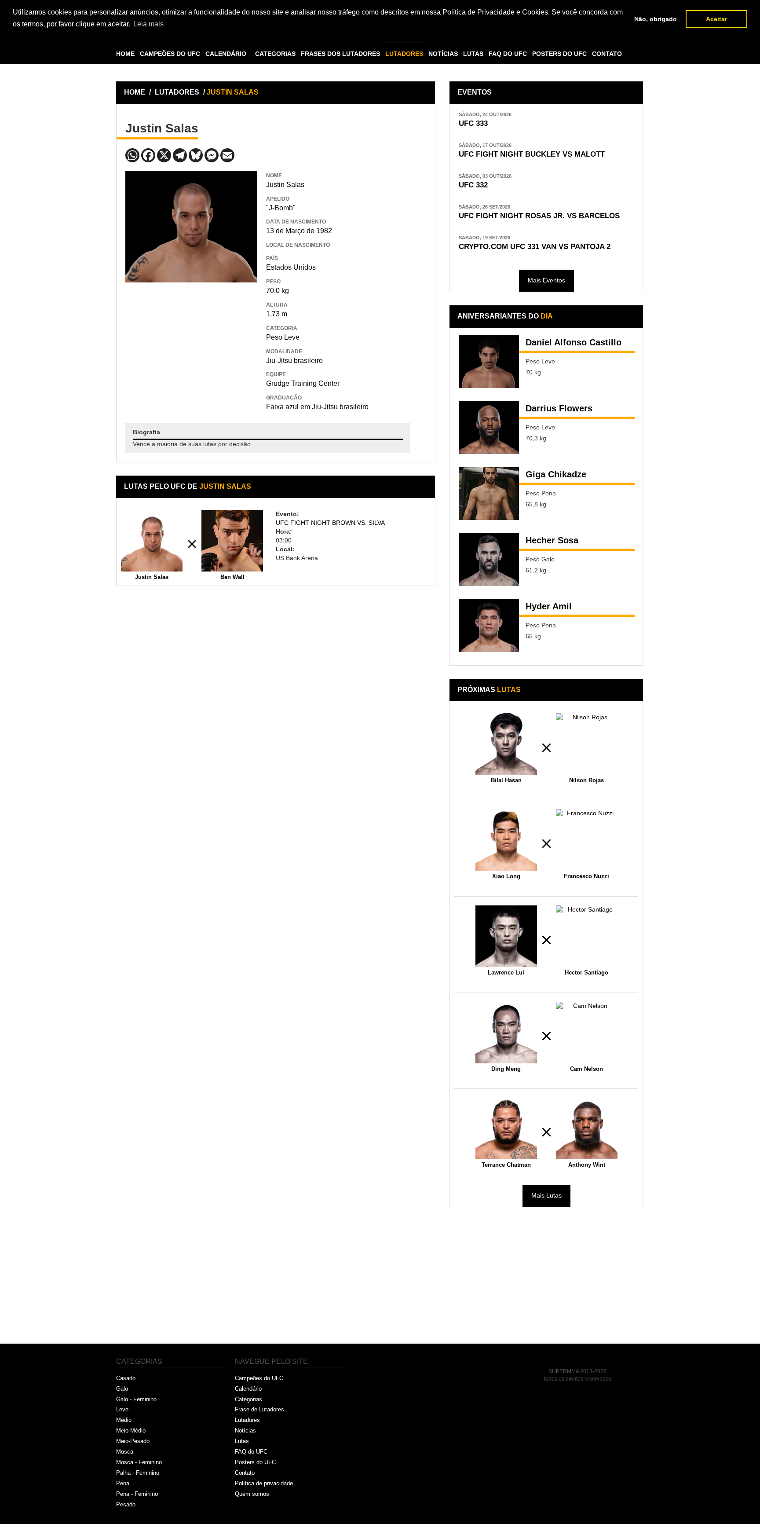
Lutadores (247, 1420)
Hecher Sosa (552, 540)
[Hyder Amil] (489, 625)
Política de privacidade (264, 1483)
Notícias (245, 1430)
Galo (122, 1388)
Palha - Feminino (137, 1472)
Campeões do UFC (259, 1378)
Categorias (248, 1399)
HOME (125, 53)
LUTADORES (404, 53)
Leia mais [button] (148, 24)
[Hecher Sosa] (489, 559)
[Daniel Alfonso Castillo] (489, 361)
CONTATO (607, 53)
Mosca (124, 1451)
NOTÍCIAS (443, 53)
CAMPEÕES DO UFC (170, 53)
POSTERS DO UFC (559, 53)
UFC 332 (473, 185)
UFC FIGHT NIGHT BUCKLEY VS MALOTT (532, 154)
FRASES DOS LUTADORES (340, 53)
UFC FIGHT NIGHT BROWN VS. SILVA (330, 522)
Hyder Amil (549, 606)
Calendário (248, 1388)
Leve (122, 1409)
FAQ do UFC (251, 1451)
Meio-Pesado (133, 1441)
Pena (122, 1483)
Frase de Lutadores (259, 1409)
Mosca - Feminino (139, 1462)
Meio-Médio (131, 1430)
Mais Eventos (546, 280)
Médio (124, 1420)
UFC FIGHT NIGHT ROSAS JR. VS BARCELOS (539, 216)
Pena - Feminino (137, 1494)
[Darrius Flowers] (489, 427)
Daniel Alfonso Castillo (573, 342)
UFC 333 (473, 123)
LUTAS (473, 53)
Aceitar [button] (716, 18)
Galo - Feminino (136, 1399)
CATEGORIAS (275, 53)
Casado (125, 1378)
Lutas (242, 1441)
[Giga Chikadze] (489, 493)
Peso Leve (283, 337)
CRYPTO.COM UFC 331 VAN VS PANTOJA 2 (534, 246)
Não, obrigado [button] (655, 18)
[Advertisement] (191, 346)
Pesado (125, 1504)
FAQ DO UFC (508, 53)
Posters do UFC (255, 1462)
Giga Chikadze (556, 474)
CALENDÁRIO (225, 53)
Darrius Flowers (559, 408)
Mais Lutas (546, 1195)
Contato (245, 1472)
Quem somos (252, 1494)
